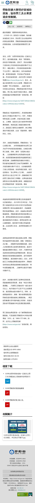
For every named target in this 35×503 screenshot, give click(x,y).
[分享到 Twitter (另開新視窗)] (7, 22)
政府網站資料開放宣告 (17, 471)
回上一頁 (11, 26)
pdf (7, 393)
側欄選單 (2, 2)
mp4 (7, 381)
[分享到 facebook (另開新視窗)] (4, 22)
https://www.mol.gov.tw (11, 324)
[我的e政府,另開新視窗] (30, 495)
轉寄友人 (28, 26)
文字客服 (32, 4)
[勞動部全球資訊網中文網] (12, 2)
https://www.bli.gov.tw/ (14, 80)
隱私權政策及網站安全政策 (17, 475)
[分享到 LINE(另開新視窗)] (10, 22)
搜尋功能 (27, 4)
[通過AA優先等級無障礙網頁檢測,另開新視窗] (22, 495)
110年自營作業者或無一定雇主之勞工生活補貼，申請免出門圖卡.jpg (17, 437)
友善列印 (19, 26)
